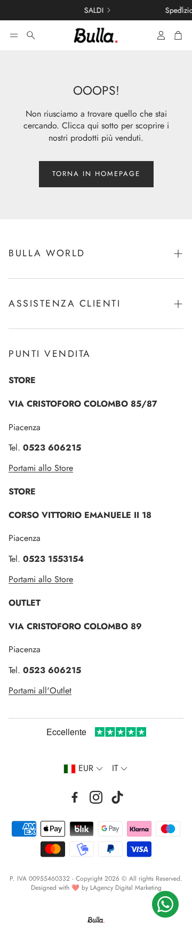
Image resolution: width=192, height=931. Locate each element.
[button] (14, 35)
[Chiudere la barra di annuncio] (181, 8)
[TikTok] (117, 797)
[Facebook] (74, 797)
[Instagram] (96, 797)
